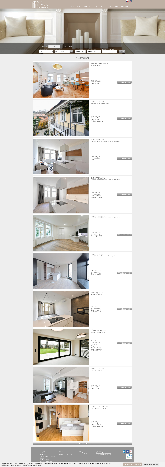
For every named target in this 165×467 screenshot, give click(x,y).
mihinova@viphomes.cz (103, 454)
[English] (131, 1)
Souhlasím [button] (128, 464)
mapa (42, 458)
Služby (108, 7)
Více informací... (124, 82)
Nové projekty (68, 46)
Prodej (44, 46)
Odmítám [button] (138, 464)
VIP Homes (35, 1)
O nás (116, 7)
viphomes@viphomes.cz (103, 453)
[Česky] (127, 1)
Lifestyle (87, 7)
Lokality (98, 7)
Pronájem (54, 46)
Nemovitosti (75, 7)
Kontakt (125, 7)
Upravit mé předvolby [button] (151, 464)
